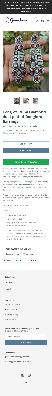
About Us (9, 283)
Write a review (29, 254)
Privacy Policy (11, 309)
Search (8, 289)
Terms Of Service (12, 304)
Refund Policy (11, 320)
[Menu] (47, 21)
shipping (16, 133)
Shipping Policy (11, 314)
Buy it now (26, 150)
